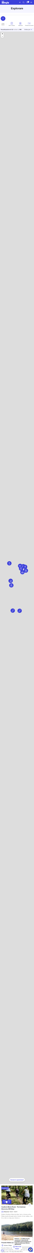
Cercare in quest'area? (17, 1180)
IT (19, 2)
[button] (13, 610)
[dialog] (2, 1250)
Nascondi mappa (18, 1247)
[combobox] (20, 2)
